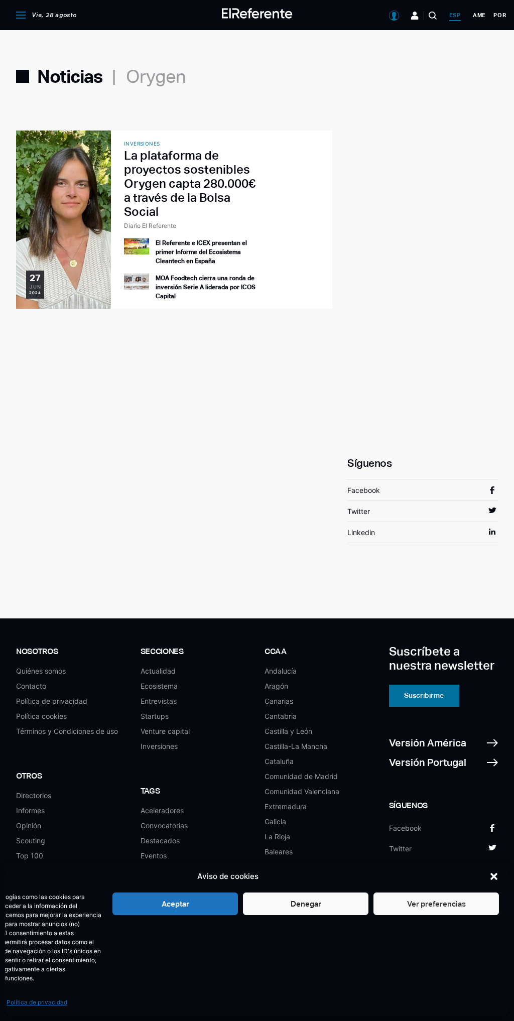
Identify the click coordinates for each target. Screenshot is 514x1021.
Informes (30, 810)
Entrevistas (159, 701)
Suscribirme (424, 695)
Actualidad (158, 671)
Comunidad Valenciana (302, 791)
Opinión (28, 825)
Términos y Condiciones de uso (67, 731)
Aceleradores (162, 810)
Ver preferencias (436, 904)
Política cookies (41, 716)
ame (479, 15)
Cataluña (279, 761)
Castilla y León (288, 731)
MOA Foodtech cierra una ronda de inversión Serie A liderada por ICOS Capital (205, 287)
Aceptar (175, 904)
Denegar (306, 904)
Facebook (363, 490)
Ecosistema (159, 686)
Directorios (33, 795)
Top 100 (29, 855)
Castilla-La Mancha (296, 746)
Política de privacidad (37, 1002)
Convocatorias (164, 825)
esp (455, 15)
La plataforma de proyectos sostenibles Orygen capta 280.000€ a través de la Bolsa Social (189, 183)
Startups (155, 716)
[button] (494, 876)
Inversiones (159, 746)
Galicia (275, 821)
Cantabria (281, 716)
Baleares (279, 851)
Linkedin (361, 532)
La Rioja (277, 836)
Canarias (279, 701)
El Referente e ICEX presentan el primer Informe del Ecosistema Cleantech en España (201, 252)
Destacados (160, 840)
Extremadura (286, 806)
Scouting (30, 840)
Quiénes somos (41, 671)
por (499, 15)
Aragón (276, 686)
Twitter (358, 511)
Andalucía (281, 671)
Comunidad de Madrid (301, 776)
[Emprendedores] (415, 16)
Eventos (154, 855)
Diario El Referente (150, 225)
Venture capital (165, 731)
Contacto (31, 686)
